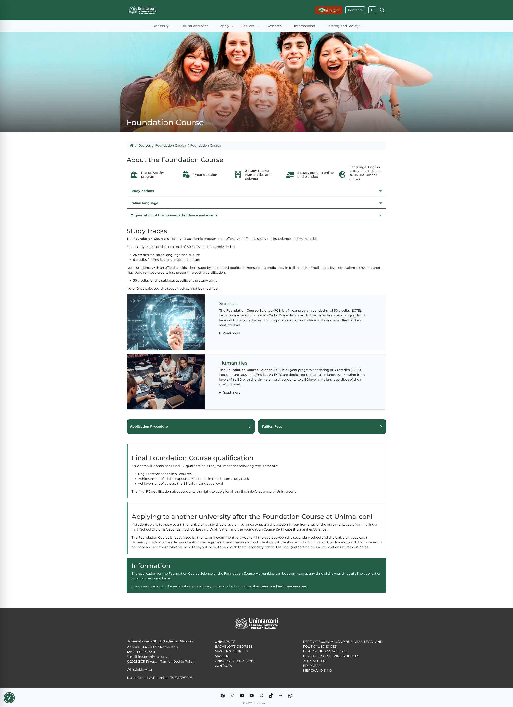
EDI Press (311, 666)
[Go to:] (328, 10)
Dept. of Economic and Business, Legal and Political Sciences (343, 644)
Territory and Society (343, 26)
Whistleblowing (139, 669)
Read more (231, 333)
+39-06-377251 (143, 652)
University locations (234, 661)
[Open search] (382, 10)
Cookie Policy (183, 661)
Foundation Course (170, 145)
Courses (144, 145)
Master (221, 656)
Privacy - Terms (158, 661)
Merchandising (317, 671)
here (166, 578)
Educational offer (194, 26)
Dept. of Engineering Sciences (331, 656)
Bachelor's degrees (234, 646)
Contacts (355, 10)
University (160, 26)
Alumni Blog (314, 661)
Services (248, 26)
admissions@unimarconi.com (281, 586)
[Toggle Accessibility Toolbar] (9, 698)
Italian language (144, 203)
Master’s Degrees (231, 651)
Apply (224, 26)
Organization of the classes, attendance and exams (174, 215)
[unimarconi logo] (143, 10)
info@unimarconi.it (153, 657)
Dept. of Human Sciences (326, 651)
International (304, 26)
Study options (142, 191)
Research (274, 26)
